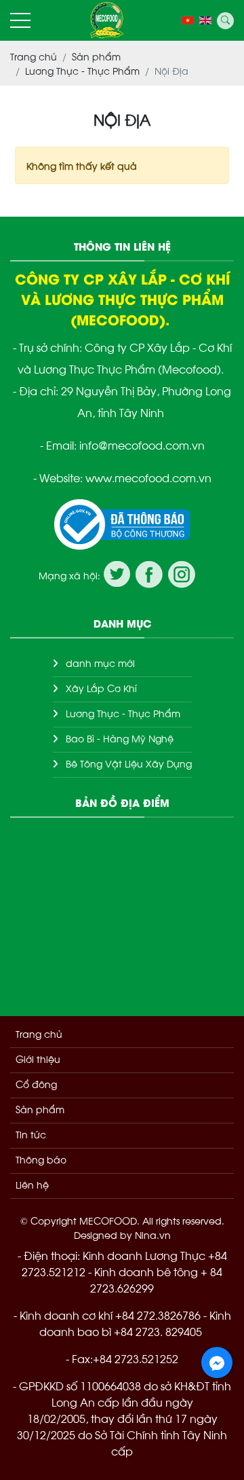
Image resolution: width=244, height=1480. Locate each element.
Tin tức (31, 1133)
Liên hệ (32, 1184)
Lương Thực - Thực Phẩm (123, 712)
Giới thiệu (38, 1058)
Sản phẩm (40, 1108)
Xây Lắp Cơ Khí (101, 687)
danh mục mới (100, 662)
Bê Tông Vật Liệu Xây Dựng (129, 763)
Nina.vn (153, 1234)
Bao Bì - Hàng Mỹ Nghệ (120, 738)
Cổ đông (36, 1083)
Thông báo (41, 1159)
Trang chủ (39, 1033)
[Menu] (20, 21)
